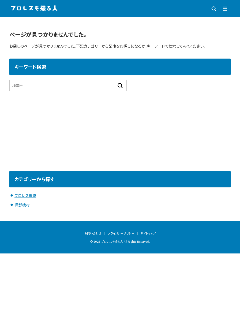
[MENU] (225, 9)
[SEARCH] (213, 9)
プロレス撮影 (25, 195)
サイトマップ (148, 233)
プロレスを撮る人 (112, 241)
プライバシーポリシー (121, 233)
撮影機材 (22, 205)
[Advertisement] (120, 126)
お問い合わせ (92, 233)
